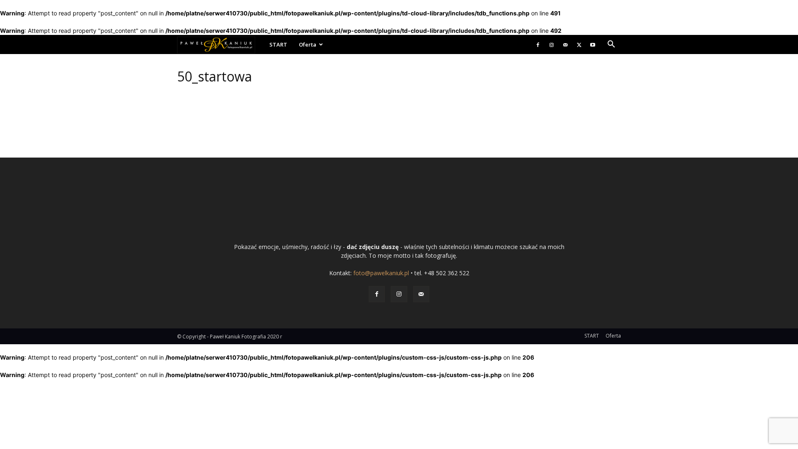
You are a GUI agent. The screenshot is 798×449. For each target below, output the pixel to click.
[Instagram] (551, 44)
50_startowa (214, 76)
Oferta (307, 44)
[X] (579, 44)
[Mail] (565, 44)
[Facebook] (538, 44)
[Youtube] (592, 44)
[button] (611, 45)
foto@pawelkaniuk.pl (381, 273)
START (278, 44)
